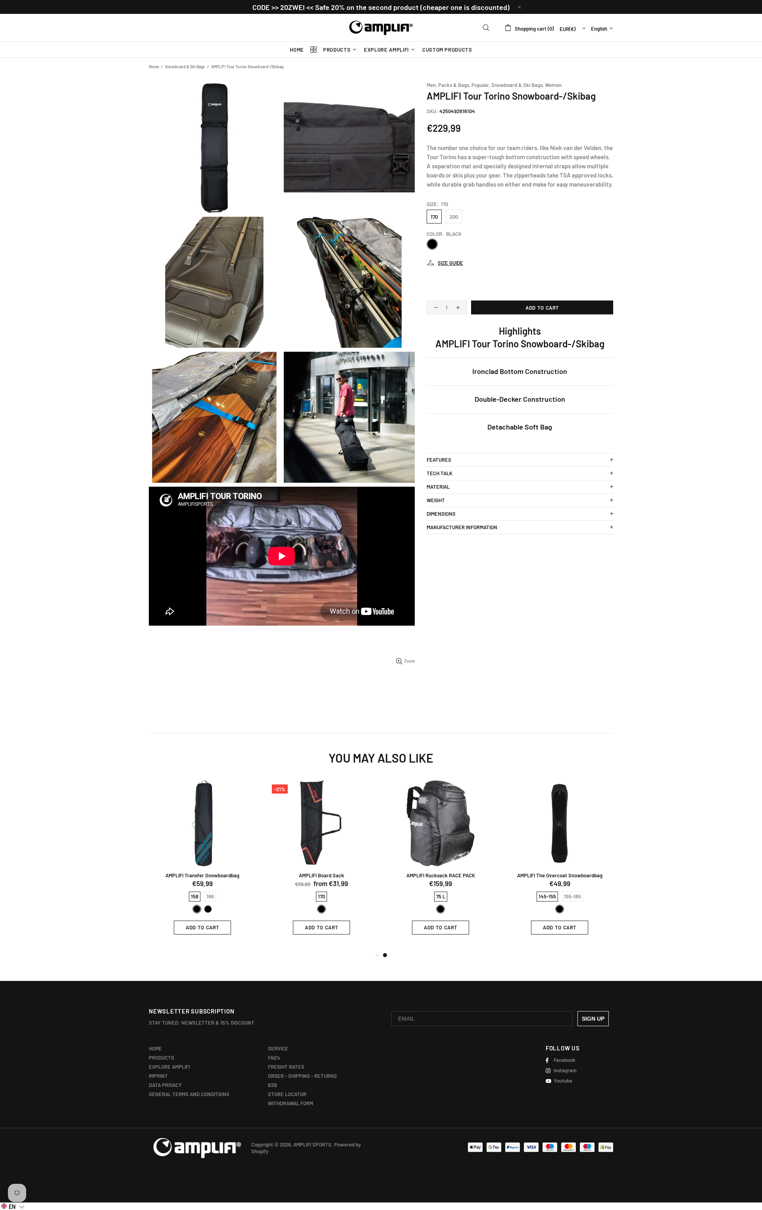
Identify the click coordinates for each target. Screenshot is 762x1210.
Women (553, 85)
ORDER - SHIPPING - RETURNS (302, 1076)
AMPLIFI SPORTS (381, 28)
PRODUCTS (161, 1057)
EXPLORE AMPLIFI (169, 1067)
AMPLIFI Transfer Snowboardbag (202, 875)
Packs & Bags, (454, 85)
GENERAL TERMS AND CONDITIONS (189, 1094)
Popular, (480, 85)
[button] (13, 1206)
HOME (155, 1048)
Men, (432, 85)
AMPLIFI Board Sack (321, 875)
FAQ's (274, 1057)
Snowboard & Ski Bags (185, 66)
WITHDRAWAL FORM (290, 1103)
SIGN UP (593, 1018)
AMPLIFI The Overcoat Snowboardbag (559, 875)
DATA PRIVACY (165, 1085)
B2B (272, 1085)
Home (154, 66)
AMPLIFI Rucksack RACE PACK (440, 875)
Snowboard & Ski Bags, (517, 85)
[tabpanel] (440, 863)
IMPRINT (158, 1076)
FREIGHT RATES (286, 1067)
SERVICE (278, 1048)
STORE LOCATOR (287, 1094)
